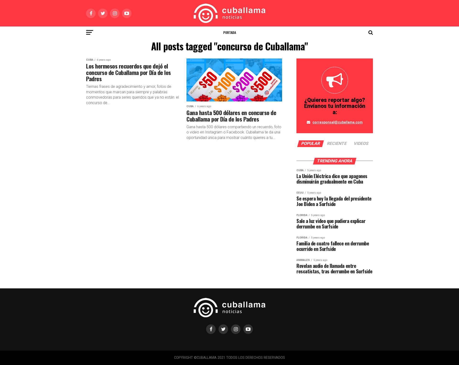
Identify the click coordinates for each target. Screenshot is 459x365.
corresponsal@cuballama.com (337, 122)
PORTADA (229, 32)
